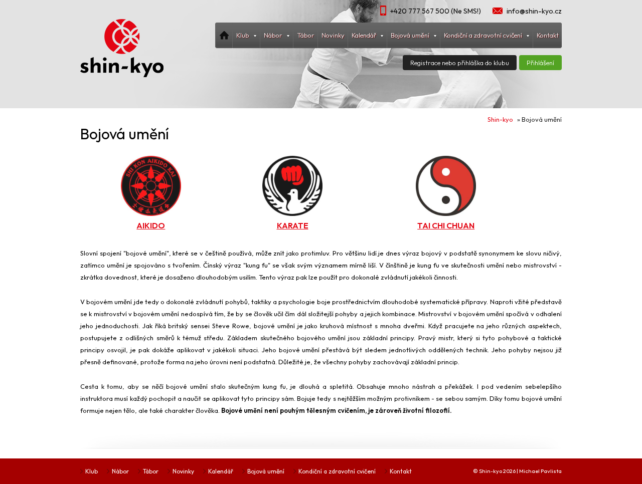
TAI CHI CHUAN (445, 225)
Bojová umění (265, 471)
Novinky (333, 35)
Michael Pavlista (540, 470)
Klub (91, 471)
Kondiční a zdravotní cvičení (337, 471)
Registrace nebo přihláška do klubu (459, 63)
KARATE (292, 225)
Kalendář (220, 471)
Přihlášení (540, 63)
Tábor (305, 35)
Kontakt (548, 35)
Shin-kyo (500, 119)
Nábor (120, 471)
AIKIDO (150, 225)
